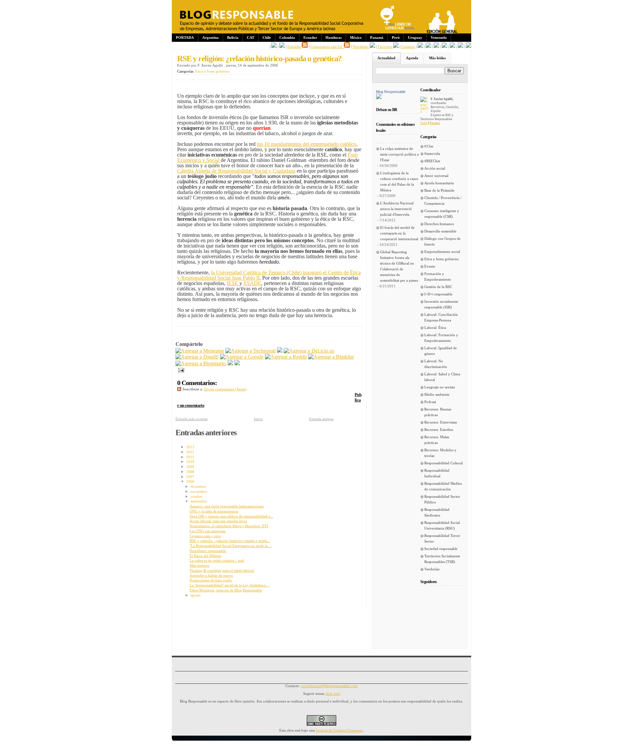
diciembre (198, 486)
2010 (190, 462)
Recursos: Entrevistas (440, 422)
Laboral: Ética (435, 327)
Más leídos (437, 58)
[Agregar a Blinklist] (331, 357)
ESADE (252, 283)
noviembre (199, 491)
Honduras (334, 37)
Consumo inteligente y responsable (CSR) (441, 213)
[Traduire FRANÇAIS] (436, 46)
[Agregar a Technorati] (250, 351)
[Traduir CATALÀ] (460, 46)
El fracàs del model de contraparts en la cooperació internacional (399, 233)
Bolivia (232, 37)
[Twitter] (237, 363)
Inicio (258, 419)
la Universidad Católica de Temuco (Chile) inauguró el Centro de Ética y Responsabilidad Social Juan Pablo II (269, 275)
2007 (190, 477)
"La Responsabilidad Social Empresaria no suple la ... (231, 546)
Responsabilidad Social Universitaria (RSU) (442, 525)
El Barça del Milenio (205, 556)
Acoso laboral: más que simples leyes (218, 521)
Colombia (287, 37)
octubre (196, 496)
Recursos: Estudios (438, 430)
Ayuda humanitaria (439, 183)
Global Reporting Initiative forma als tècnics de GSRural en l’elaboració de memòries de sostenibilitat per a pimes (399, 266)
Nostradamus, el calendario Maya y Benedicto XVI (229, 526)
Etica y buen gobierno (212, 71)
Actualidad (386, 58)
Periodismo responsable (208, 551)
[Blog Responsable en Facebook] (274, 46)
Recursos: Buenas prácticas (437, 412)
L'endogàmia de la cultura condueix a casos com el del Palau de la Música (399, 181)
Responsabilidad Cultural (443, 463)
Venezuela (439, 37)
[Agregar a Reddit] (286, 357)
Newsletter (361, 46)
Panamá (376, 37)
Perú (396, 37)
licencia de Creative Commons (339, 730)
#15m (428, 146)
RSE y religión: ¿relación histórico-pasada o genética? (259, 58)
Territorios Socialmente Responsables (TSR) (442, 559)
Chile (267, 37)
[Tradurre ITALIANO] (468, 46)
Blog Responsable (391, 92)
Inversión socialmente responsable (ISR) (441, 304)
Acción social (434, 168)
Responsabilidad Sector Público (442, 499)
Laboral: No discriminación (435, 364)
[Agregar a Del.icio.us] (309, 351)
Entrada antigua (321, 419)
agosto (196, 595)
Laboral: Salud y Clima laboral (442, 377)
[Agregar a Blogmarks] (200, 363)
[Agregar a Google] (242, 357)
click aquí (332, 693)
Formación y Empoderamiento (437, 276)
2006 (190, 481)
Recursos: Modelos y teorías (440, 453)
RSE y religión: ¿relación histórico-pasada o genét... (230, 541)
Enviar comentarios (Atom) (225, 389)
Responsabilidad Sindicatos (436, 512)
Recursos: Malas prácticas (436, 440)
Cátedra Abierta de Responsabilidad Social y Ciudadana (236, 171)
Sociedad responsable (440, 549)
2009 (190, 467)
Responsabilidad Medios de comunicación (443, 486)
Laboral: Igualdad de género (440, 351)
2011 (190, 457)
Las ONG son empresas (207, 531)
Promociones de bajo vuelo (211, 580)
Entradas (294, 46)
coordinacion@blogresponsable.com (329, 686)
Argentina (210, 37)
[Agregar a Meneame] (199, 351)
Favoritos (385, 46)
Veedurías (431, 569)
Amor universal (436, 176)
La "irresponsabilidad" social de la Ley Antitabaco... (229, 585)
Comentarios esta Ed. (327, 46)
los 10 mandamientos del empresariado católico (306, 144)
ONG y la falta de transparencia (214, 511)
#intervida (432, 154)
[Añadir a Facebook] (230, 363)
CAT (250, 37)
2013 (190, 447)
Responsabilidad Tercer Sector (442, 538)
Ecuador (310, 37)
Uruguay (415, 37)
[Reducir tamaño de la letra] (428, 46)
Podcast (430, 402)
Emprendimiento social (442, 252)
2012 (190, 452)
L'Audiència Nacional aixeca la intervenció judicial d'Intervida (397, 208)
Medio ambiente (436, 394)
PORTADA (185, 37)
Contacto (408, 46)
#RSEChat (432, 161)
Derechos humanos (439, 224)
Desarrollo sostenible (440, 231)
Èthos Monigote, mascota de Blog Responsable (226, 590)
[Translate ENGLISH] (444, 46)
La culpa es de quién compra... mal (217, 560)
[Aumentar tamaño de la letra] (420, 46)
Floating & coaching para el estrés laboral (222, 570)
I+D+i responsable (438, 294)
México (356, 37)
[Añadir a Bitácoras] (279, 351)
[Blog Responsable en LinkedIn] (282, 46)
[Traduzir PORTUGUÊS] (452, 46)
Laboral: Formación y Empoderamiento (441, 338)
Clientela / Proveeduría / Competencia (442, 200)
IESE (233, 283)
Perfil (423, 123)
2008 (190, 472)
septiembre (199, 501)
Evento (429, 266)
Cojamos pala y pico (205, 536)
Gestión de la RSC (438, 287)
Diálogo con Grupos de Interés (442, 241)
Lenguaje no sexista (439, 387)
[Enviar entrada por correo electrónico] (179, 369)
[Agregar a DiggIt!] (197, 357)
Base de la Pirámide (439, 190)
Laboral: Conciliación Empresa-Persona (441, 317)
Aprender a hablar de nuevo (211, 575)
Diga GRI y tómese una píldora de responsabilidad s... (231, 516)
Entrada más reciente (191, 419)
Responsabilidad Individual (436, 473)
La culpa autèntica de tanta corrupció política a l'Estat (399, 154)
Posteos (435, 123)
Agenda (412, 58)
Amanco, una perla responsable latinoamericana (227, 506)
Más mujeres (199, 565)
